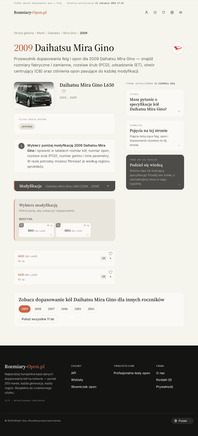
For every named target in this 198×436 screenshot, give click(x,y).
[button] (64, 186)
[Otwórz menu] (180, 12)
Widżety (77, 380)
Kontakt (161, 380)
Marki (41, 33)
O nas (160, 373)
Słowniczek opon (83, 387)
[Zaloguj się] (146, 12)
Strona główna (24, 33)
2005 (77, 309)
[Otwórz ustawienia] (172, 12)
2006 (64, 309)
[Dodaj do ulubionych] (63, 91)
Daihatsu (54, 33)
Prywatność (164, 387)
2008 (38, 309)
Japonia (26, 126)
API (73, 373)
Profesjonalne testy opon (132, 373)
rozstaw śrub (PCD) (91, 65)
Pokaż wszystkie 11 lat (38, 319)
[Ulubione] (163, 12)
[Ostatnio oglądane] (155, 12)
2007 (51, 309)
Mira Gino (70, 33)
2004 (91, 309)
